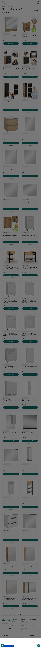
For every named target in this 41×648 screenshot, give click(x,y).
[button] (2, 645)
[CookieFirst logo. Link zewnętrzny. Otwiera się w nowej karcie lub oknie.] (1, 639)
